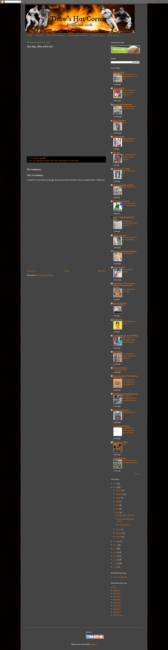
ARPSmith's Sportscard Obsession (125, 394)
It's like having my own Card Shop (125, 336)
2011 (115, 556)
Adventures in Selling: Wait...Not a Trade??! (130, 223)
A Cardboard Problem (121, 426)
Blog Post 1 (117, 590)
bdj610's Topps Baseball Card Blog (123, 218)
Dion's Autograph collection (123, 185)
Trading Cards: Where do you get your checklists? (129, 430)
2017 (115, 483)
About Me (39, 35)
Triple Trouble (128, 253)
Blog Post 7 (117, 609)
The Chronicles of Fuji (121, 169)
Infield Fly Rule (119, 267)
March (118, 529)
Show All (136, 474)
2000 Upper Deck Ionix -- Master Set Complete (129, 356)
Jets (34, 161)
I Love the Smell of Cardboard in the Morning (125, 377)
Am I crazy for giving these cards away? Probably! (129, 340)
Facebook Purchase (129, 187)
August (118, 498)
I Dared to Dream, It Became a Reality (130, 238)
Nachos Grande (119, 137)
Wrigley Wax (118, 319)
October (119, 490)
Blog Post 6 (117, 606)
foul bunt (116, 153)
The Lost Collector (120, 368)
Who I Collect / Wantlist (55, 35)
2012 (115, 552)
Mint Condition (119, 88)
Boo (124, 444)
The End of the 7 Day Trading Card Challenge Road (129, 382)
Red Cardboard (118, 72)
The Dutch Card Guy (121, 410)
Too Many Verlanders (121, 201)
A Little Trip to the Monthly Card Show (130, 461)
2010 (116, 560)
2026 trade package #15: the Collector (129, 204)
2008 (116, 567)
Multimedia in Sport (42, 161)
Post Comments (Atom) (45, 275)
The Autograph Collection (78, 35)
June (117, 505)
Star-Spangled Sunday (128, 270)
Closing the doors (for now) (129, 290)
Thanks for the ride (120, 370)
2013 (115, 548)
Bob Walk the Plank (120, 442)
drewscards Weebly (120, 577)
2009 (116, 563)
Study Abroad (63, 161)
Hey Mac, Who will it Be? (124, 515)
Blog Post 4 (117, 600)
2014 (116, 545)
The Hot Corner (73, 161)
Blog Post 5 (117, 603)
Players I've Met (97, 35)
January (119, 536)
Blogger (93, 644)
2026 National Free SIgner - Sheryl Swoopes (129, 157)
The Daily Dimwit (120, 458)
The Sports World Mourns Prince (125, 520)
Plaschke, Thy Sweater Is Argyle (125, 251)
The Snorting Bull (120, 303)
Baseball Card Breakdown (122, 104)
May (118, 509)
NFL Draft (54, 161)
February (119, 533)
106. (124, 305)
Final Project (118, 615)
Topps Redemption (129, 412)
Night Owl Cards (119, 120)
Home (29, 35)
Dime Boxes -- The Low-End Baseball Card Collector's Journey (124, 285)
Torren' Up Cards (119, 235)
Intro (115, 587)
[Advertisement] (66, 250)
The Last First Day (122, 525)
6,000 (125, 122)
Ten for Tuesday (113, 35)
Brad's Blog (117, 352)
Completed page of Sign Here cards (129, 107)
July (117, 501)
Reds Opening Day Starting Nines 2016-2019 (130, 76)
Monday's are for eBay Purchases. (129, 140)
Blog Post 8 (117, 612)
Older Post (101, 271)
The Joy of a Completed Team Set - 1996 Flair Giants (130, 398)
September (120, 494)
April (118, 512)
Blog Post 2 (117, 593)
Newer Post (32, 271)
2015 (115, 541)
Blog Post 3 (117, 596)
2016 (115, 487)
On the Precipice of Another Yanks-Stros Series (129, 92)
